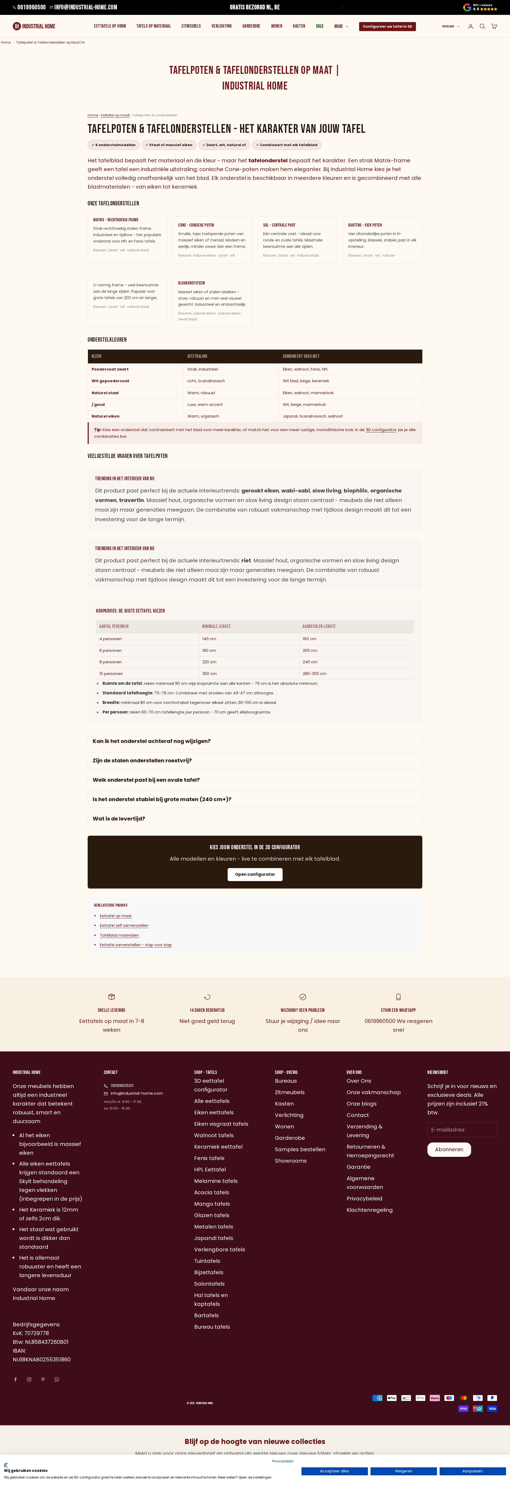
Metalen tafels (213, 1226)
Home (93, 115)
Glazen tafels (212, 1215)
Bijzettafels (208, 1272)
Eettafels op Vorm (110, 26)
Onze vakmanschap (374, 1092)
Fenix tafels (209, 1158)
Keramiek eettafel (218, 1146)
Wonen (277, 26)
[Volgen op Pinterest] (43, 1379)
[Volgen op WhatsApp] (57, 1379)
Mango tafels (212, 1204)
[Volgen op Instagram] (29, 1379)
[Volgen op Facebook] (15, 1379)
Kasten (299, 26)
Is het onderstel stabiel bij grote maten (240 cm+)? (162, 799)
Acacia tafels (211, 1192)
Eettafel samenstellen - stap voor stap (136, 945)
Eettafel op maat (115, 115)
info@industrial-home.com (85, 7)
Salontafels (209, 1284)
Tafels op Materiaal (154, 26)
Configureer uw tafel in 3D (387, 26)
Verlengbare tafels (219, 1249)
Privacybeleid (283, 1461)
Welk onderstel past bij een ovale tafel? (146, 780)
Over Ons (359, 1081)
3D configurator (381, 429)
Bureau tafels (212, 1327)
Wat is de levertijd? (119, 818)
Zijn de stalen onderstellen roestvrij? (142, 760)
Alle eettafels (212, 1101)
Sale (320, 26)
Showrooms (291, 1161)
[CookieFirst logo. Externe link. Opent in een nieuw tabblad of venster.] (6, 1465)
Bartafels (206, 1315)
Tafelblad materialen (119, 935)
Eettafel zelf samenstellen (124, 925)
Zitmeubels (191, 26)
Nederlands (448, 26)
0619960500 (32, 7)
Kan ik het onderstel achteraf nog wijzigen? (152, 741)
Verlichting (222, 26)
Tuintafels (207, 1261)
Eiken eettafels (214, 1112)
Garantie (359, 1167)
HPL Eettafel (210, 1169)
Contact (358, 1115)
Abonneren (449, 1149)
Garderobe (252, 26)
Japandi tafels (213, 1238)
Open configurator (255, 874)
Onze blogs (362, 1103)
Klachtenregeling (370, 1210)
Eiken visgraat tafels (221, 1124)
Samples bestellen (300, 1149)
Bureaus (286, 1081)
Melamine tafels (216, 1181)
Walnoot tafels (214, 1135)
